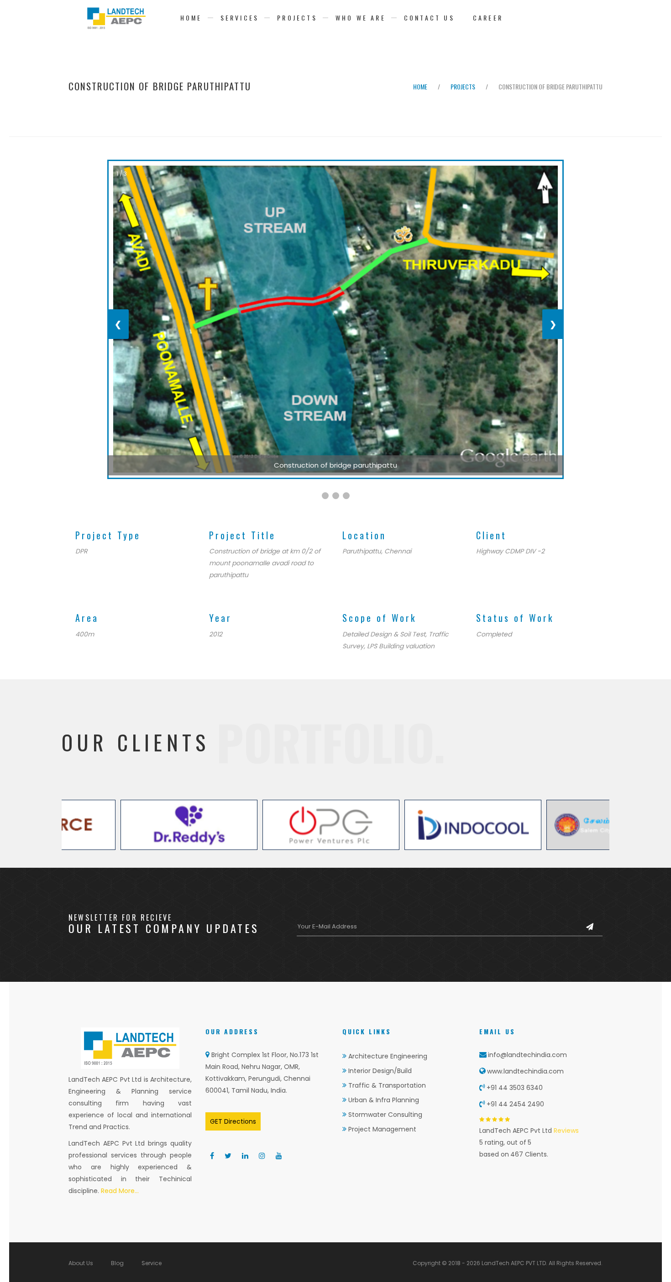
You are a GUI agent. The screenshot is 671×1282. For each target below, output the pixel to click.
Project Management (381, 1129)
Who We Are (361, 17)
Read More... (119, 1190)
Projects (297, 17)
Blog (117, 1263)
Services (239, 17)
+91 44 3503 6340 (515, 1087)
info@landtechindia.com (527, 1054)
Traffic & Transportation (386, 1085)
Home (191, 17)
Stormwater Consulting (384, 1114)
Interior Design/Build (379, 1070)
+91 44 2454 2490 (515, 1104)
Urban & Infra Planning (382, 1100)
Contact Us (429, 17)
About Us (80, 1263)
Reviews (565, 1130)
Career (488, 17)
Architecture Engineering (386, 1056)
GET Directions (233, 1121)
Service (152, 1263)
